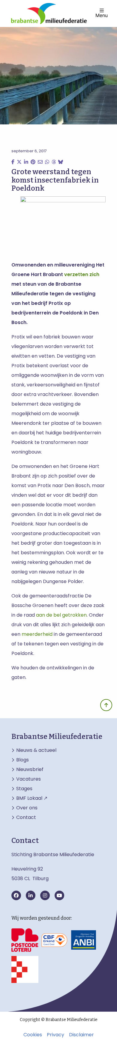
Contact (26, 817)
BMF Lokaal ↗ (31, 798)
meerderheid (37, 634)
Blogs (22, 760)
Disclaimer (81, 1034)
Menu (101, 15)
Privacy (55, 1034)
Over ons (27, 807)
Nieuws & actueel (36, 750)
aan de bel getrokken (61, 615)
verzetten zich (81, 274)
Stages (24, 788)
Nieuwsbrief (30, 769)
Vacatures (28, 779)
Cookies (32, 1034)
